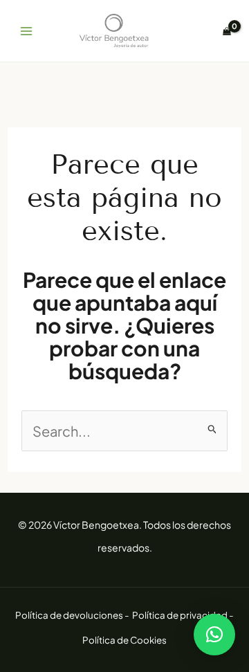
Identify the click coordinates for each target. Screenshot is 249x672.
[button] (214, 634)
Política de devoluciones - (73, 615)
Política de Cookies (124, 640)
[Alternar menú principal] (26, 31)
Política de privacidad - (183, 615)
